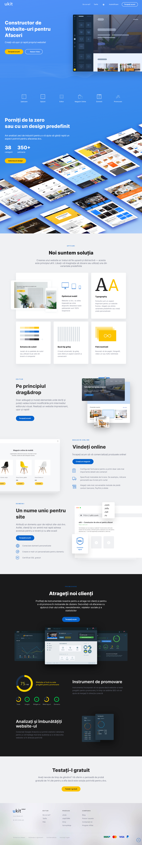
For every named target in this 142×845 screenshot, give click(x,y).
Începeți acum (71, 619)
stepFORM (66, 818)
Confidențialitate (51, 837)
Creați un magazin (83, 461)
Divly (64, 822)
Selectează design (15, 161)
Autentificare (113, 4)
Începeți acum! (129, 4)
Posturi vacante (88, 818)
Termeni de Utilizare (19, 837)
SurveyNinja (66, 825)
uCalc (64, 815)
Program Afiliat (87, 825)
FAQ (44, 822)
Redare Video (35, 52)
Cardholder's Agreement (36, 837)
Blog (83, 815)
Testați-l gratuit (71, 789)
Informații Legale (65, 837)
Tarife (96, 4)
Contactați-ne (87, 822)
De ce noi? (86, 4)
